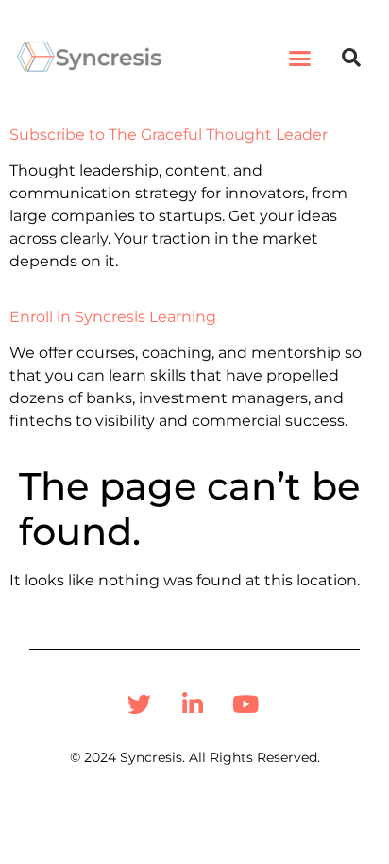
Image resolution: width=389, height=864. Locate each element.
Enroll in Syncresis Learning (112, 317)
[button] (300, 58)
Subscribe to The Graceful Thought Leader (168, 135)
